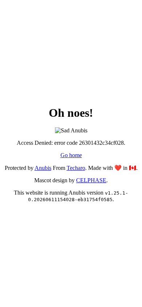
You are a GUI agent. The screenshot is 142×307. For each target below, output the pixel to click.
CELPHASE (91, 180)
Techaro (76, 168)
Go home (71, 155)
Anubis (43, 168)
